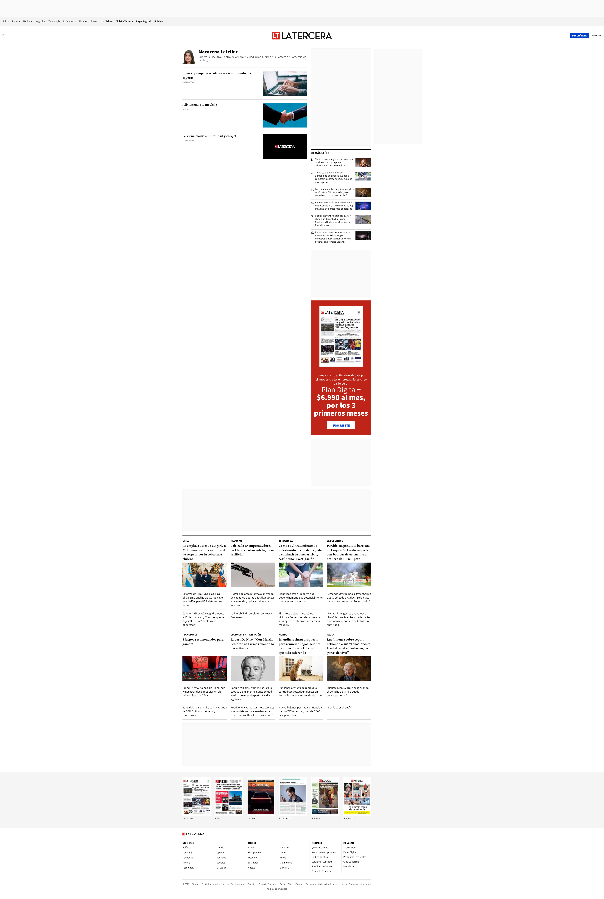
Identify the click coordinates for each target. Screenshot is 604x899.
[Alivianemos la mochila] (285, 115)
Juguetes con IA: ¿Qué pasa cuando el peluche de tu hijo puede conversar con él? (348, 691)
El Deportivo (69, 21)
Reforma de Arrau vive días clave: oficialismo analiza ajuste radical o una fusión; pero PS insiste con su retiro (202, 599)
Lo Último (106, 21)
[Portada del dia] (341, 365)
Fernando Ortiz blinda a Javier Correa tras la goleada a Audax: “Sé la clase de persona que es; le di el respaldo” (349, 597)
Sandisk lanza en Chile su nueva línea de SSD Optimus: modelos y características (204, 711)
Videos (93, 21)
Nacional (27, 21)
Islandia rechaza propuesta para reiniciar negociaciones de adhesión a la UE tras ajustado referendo (300, 646)
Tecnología (54, 21)
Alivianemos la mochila (199, 104)
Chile (185, 540)
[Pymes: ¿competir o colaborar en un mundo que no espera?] (285, 83)
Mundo (83, 21)
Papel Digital (143, 21)
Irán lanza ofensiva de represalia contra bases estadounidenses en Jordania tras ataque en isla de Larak (300, 691)
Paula (330, 634)
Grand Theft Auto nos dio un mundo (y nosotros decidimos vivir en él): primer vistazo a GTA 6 (203, 691)
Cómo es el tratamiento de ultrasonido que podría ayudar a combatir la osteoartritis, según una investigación (333, 177)
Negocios (40, 21)
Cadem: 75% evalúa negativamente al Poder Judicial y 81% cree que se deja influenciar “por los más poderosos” (334, 205)
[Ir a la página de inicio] (302, 35)
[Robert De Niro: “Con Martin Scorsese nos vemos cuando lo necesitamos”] (253, 668)
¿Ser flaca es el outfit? (339, 707)
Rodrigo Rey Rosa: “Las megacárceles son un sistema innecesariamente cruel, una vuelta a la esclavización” (252, 711)
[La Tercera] (196, 815)
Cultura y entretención (246, 634)
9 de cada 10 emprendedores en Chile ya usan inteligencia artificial (252, 550)
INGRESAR (596, 35)
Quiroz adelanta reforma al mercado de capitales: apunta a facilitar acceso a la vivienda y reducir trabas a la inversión (253, 599)
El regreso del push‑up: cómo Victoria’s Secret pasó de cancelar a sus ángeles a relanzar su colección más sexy (299, 619)
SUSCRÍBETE (341, 425)
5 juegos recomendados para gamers (203, 642)
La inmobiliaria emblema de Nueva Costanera (251, 615)
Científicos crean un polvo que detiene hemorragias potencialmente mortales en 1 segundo (301, 597)
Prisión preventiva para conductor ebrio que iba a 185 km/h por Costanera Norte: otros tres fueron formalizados (333, 220)
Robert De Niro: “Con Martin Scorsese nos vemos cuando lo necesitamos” (252, 644)
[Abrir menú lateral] (5, 35)
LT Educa (159, 21)
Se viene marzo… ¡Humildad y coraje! (209, 136)
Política (16, 21)
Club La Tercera (124, 21)
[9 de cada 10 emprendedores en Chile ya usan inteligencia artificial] (253, 575)
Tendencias (286, 540)
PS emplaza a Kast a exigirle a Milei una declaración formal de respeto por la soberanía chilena (204, 552)
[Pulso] (229, 815)
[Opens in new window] (261, 815)
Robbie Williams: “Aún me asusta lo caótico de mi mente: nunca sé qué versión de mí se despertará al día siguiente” (251, 693)
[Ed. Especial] (293, 815)
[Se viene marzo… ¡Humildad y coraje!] (285, 146)
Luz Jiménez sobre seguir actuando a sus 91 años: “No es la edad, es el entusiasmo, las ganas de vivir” (334, 192)
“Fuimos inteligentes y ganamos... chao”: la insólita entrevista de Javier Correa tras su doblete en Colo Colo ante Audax (348, 619)
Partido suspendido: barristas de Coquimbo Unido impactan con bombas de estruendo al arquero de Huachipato (349, 552)
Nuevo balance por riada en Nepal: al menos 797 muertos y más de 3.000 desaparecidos (301, 711)
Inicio (6, 21)
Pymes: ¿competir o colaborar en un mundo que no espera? (219, 75)
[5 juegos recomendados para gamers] (204, 668)
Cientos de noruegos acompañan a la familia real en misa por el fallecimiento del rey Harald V (334, 162)
